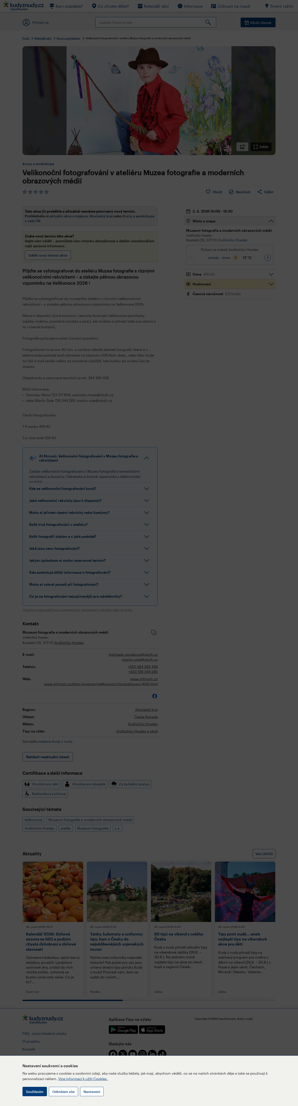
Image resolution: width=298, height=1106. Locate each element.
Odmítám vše (63, 1091)
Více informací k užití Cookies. (83, 1079)
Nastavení (92, 1091)
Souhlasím (34, 1091)
